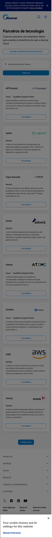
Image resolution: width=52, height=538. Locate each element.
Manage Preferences (12, 533)
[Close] (48, 518)
